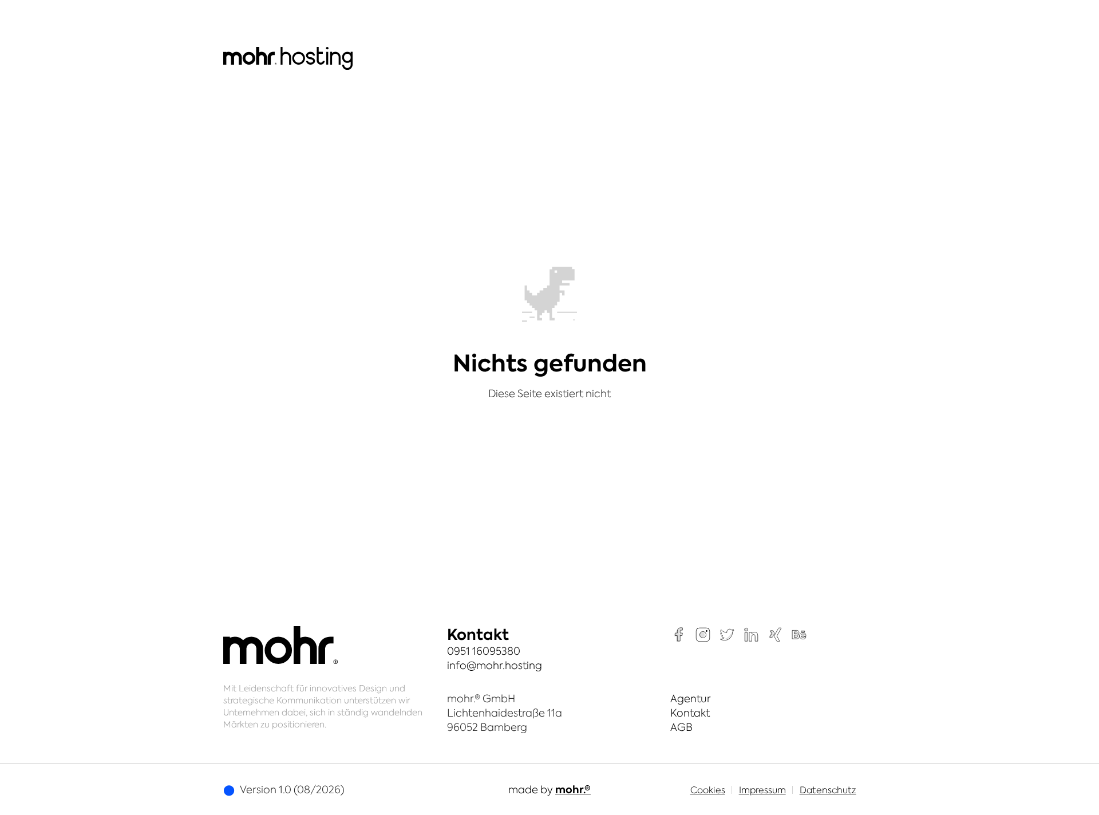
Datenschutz (828, 790)
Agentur (690, 698)
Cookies (707, 790)
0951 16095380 (483, 651)
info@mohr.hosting (494, 665)
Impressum (762, 790)
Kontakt (690, 712)
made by (549, 789)
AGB (681, 727)
